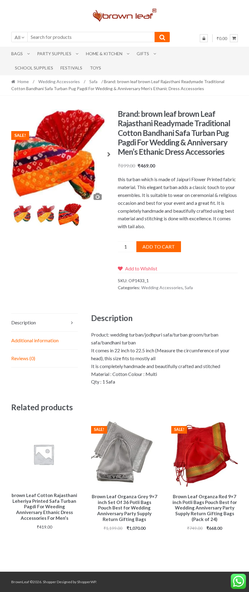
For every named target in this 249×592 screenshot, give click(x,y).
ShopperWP (86, 582)
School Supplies (34, 67)
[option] (58, 156)
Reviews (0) (23, 358)
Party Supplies (54, 53)
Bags (17, 53)
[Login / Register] (204, 38)
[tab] (44, 323)
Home (23, 81)
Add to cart (158, 246)
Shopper (49, 582)
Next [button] (109, 156)
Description (23, 322)
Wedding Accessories (59, 81)
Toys (95, 67)
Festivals (71, 67)
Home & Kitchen (104, 53)
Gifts (143, 53)
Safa (93, 81)
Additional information (35, 340)
